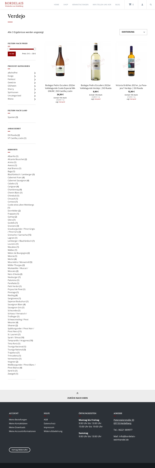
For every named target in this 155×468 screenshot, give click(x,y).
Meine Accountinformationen (22, 431)
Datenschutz (49, 423)
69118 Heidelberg (122, 423)
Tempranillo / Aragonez (18, 340)
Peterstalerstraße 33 (124, 420)
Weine (10, 99)
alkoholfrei (12, 72)
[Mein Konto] (142, 4)
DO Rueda (12, 135)
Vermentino (13, 358)
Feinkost (11, 79)
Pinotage (12, 292)
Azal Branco (13, 168)
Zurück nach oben (77, 398)
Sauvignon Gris (15, 307)
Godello (11, 223)
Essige (10, 76)
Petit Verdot (13, 286)
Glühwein (12, 85)
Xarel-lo (11, 370)
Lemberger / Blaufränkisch (20, 241)
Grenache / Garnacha (17, 235)
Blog (117, 4)
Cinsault (11, 198)
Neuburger (13, 277)
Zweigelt (11, 373)
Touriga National (15, 349)
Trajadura (12, 352)
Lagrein (11, 238)
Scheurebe (13, 310)
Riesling (11, 295)
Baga (10, 171)
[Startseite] (14, 4)
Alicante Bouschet (16, 159)
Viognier (11, 361)
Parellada (12, 283)
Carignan (12, 186)
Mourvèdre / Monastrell (18, 262)
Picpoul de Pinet (15, 289)
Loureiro (12, 244)
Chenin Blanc (14, 192)
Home (56, 4)
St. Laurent (13, 334)
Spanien (11, 117)
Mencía (11, 256)
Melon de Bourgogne (17, 253)
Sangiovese (13, 298)
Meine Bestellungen (18, 419)
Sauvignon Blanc (15, 304)
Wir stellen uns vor (102, 4)
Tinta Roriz (12, 343)
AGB (46, 419)
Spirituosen (13, 92)
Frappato (12, 213)
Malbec (11, 250)
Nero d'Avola (13, 274)
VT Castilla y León (15, 138)
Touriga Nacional (15, 346)
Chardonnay (13, 189)
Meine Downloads (17, 427)
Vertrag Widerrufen (20, 450)
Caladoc (11, 183)
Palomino (12, 280)
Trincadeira (13, 355)
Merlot (11, 259)
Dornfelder (13, 210)
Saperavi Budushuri (17, 301)
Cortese (11, 201)
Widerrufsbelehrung (53, 431)
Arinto (10, 162)
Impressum (49, 427)
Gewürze (12, 82)
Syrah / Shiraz (14, 337)
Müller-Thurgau (15, 265)
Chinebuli (12, 195)
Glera (10, 219)
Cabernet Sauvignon (17, 180)
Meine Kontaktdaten (18, 423)
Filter (11, 54)
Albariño (12, 156)
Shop (65, 4)
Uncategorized (14, 95)
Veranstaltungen (80, 4)
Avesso (11, 165)
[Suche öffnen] (151, 4)
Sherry (11, 89)
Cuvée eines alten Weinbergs (21, 204)
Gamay (11, 216)
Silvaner (11, 325)
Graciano (12, 226)
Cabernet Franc (15, 177)
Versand (62, 102)
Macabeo (12, 247)
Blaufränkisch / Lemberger (20, 174)
